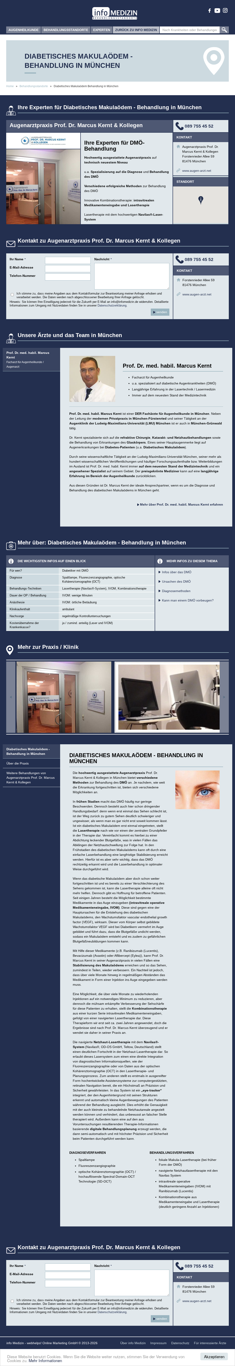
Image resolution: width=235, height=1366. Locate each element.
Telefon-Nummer (22, 276)
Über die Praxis (17, 763)
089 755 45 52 (199, 126)
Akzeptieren (214, 1356)
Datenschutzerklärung (112, 305)
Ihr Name (18, 259)
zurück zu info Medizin (136, 30)
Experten (101, 30)
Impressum (158, 1343)
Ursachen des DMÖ (176, 581)
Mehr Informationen (45, 1360)
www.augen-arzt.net (196, 170)
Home (10, 86)
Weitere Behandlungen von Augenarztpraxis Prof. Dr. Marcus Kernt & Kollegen (30, 777)
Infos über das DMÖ (176, 572)
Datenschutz (180, 1343)
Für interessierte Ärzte (210, 1343)
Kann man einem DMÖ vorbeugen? (188, 600)
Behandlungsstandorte (66, 30)
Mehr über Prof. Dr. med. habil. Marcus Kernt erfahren (181, 504)
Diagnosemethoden (176, 591)
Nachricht (103, 259)
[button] (200, 200)
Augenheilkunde (23, 30)
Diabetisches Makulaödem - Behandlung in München (28, 751)
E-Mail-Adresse (21, 267)
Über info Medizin (133, 1343)
